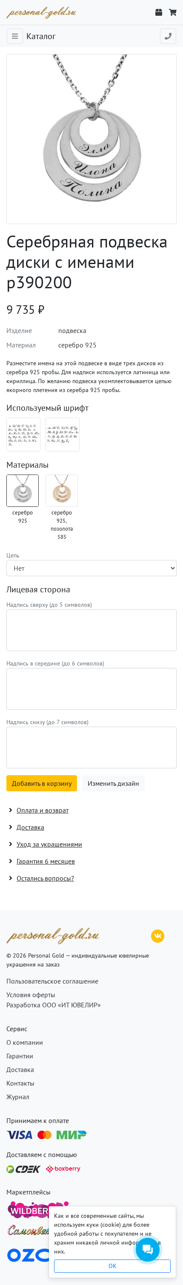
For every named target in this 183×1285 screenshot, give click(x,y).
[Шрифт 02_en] (63, 435)
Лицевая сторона (38, 589)
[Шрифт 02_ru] (23, 435)
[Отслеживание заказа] (158, 12)
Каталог (40, 36)
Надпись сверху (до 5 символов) (49, 604)
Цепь (13, 555)
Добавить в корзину (41, 783)
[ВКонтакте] (157, 935)
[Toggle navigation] (15, 36)
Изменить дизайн (113, 783)
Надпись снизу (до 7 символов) (47, 722)
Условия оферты (30, 994)
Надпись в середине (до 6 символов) (55, 663)
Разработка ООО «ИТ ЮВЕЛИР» (53, 1005)
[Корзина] (173, 12)
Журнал (17, 1096)
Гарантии (19, 1056)
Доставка (20, 1069)
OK (113, 1266)
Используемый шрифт (47, 407)
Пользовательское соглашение (52, 981)
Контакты (20, 1083)
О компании (24, 1042)
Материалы (27, 464)
